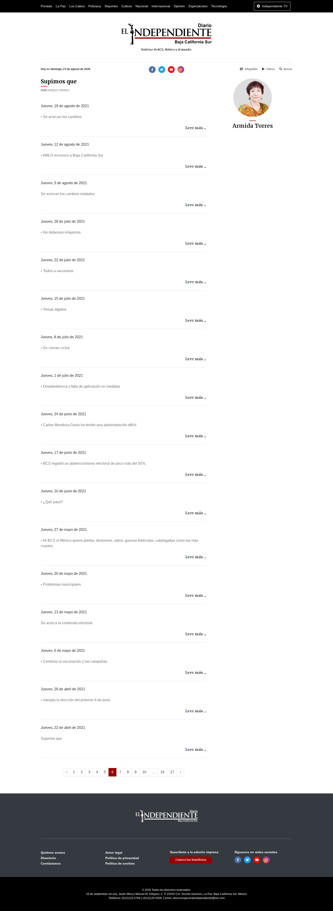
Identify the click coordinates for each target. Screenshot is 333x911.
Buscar (287, 69)
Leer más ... (195, 128)
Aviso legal (113, 852)
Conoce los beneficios (190, 859)
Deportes (111, 6)
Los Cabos (77, 6)
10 (144, 772)
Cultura (126, 6)
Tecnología (219, 6)
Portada (46, 6)
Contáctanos (51, 863)
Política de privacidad (122, 858)
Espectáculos (198, 6)
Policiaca (94, 6)
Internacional (161, 6)
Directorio (48, 858)
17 (172, 772)
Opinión (179, 6)
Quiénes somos (53, 852)
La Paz (61, 6)
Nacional (141, 6)
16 (162, 772)
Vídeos (270, 69)
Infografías (251, 69)
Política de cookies (120, 863)
